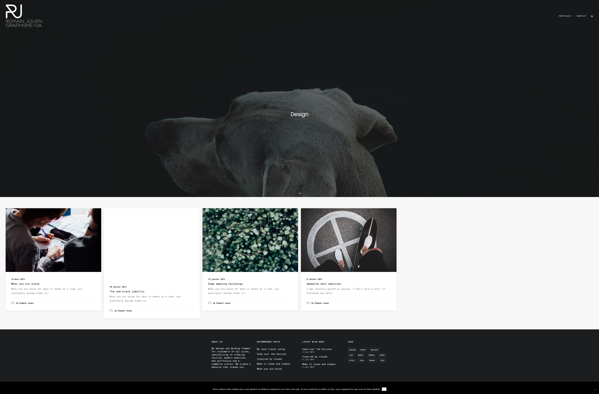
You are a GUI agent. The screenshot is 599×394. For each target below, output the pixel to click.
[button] (592, 16)
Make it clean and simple (273, 363)
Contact (582, 16)
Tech (361, 360)
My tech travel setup (271, 349)
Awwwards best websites (324, 284)
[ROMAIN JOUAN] (24, 16)
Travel (372, 360)
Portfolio (565, 16)
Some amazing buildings (225, 284)
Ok (384, 389)
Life (351, 355)
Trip (382, 360)
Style (351, 360)
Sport (382, 355)
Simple (371, 355)
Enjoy (363, 350)
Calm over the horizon (271, 353)
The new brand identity (127, 291)
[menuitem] (565, 16)
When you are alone (25, 284)
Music (360, 355)
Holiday (374, 350)
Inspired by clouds (269, 358)
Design (352, 350)
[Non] (595, 389)
